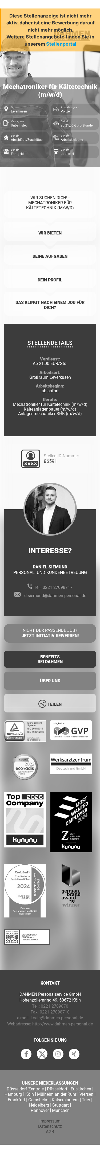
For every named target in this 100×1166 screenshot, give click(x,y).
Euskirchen (81, 1088)
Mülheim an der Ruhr (56, 1094)
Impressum (50, 1121)
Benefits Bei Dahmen (50, 659)
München (61, 1110)
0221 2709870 (54, 1006)
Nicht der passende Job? (50, 633)
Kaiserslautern (65, 1099)
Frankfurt (16, 1099)
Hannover (40, 1110)
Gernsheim (38, 1099)
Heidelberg (39, 1105)
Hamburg (13, 1094)
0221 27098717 (58, 587)
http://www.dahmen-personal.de (62, 1023)
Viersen (86, 1094)
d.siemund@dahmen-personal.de (55, 595)
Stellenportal (61, 44)
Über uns (50, 680)
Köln (29, 1094)
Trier (86, 1099)
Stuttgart (60, 1105)
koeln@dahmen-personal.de (57, 1017)
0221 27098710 (55, 1012)
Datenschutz (50, 1126)
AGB (50, 1131)
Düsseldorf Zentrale (25, 1088)
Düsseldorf (57, 1088)
